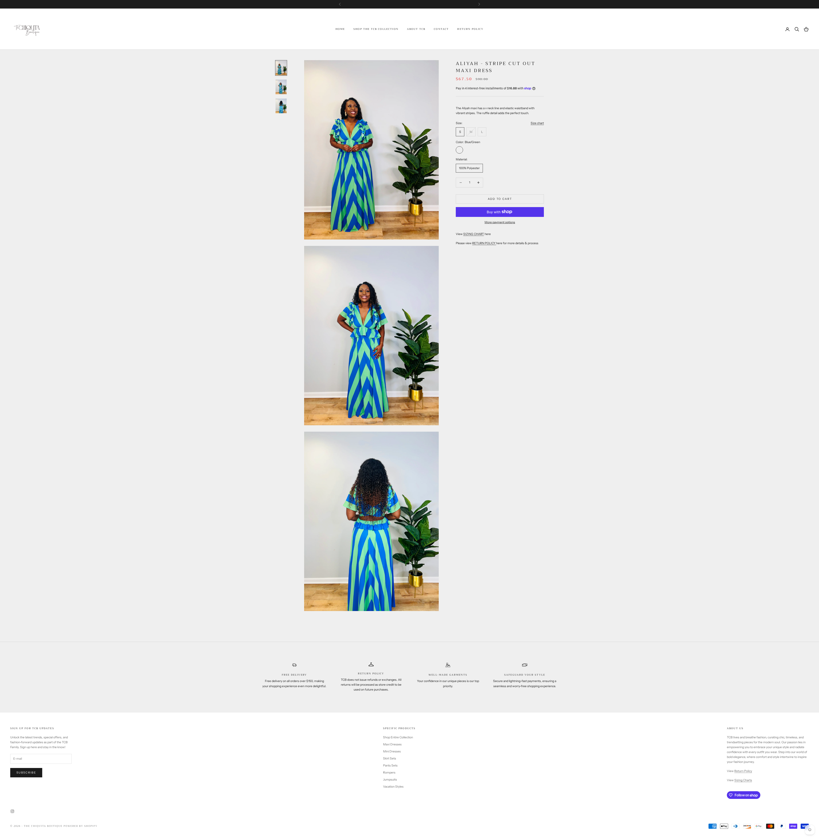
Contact (441, 29)
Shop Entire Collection (398, 737)
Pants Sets (390, 765)
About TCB (416, 29)
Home (340, 29)
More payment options (500, 222)
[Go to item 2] (281, 87)
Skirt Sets (389, 758)
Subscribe (26, 772)
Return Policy (470, 29)
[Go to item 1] (281, 68)
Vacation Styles (393, 786)
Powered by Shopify (80, 826)
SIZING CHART (473, 234)
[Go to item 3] (281, 106)
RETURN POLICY (484, 243)
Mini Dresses (392, 751)
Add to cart (500, 198)
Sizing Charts (743, 780)
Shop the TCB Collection (375, 29)
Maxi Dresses (392, 744)
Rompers (389, 772)
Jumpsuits (390, 779)
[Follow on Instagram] (12, 811)
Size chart (537, 123)
